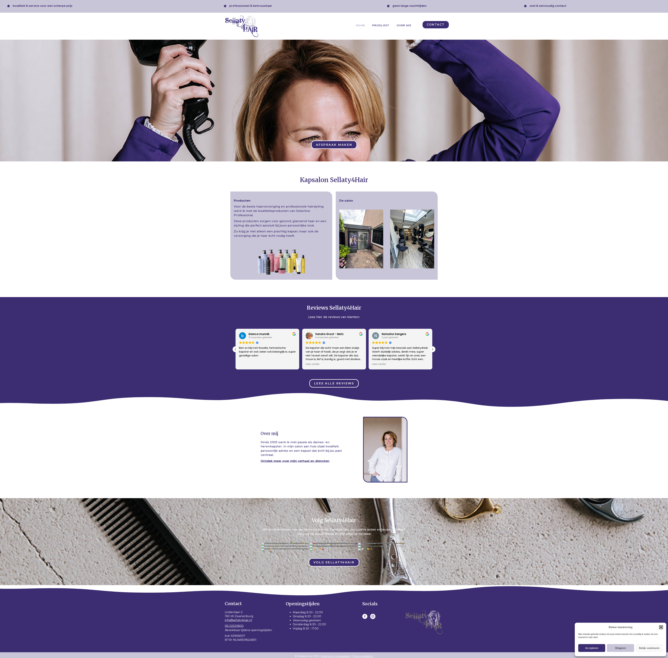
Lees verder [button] (246, 364)
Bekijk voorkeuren (649, 648)
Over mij (404, 25)
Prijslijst (380, 25)
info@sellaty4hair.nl (238, 620)
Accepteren (591, 648)
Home (360, 25)
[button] (661, 627)
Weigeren (620, 648)
